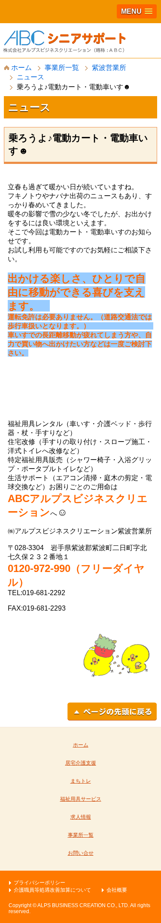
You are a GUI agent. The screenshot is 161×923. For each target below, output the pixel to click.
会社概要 (116, 890)
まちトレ (80, 781)
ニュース (30, 77)
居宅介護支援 (80, 763)
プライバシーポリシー (39, 883)
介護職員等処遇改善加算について (52, 890)
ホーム (20, 67)
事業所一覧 (62, 67)
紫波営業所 (109, 67)
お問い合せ (81, 853)
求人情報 (80, 817)
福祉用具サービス (80, 799)
